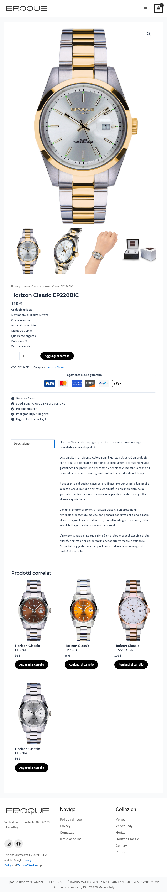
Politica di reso (71, 820)
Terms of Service (27, 865)
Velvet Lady (124, 826)
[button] (149, 34)
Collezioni (127, 809)
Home (14, 286)
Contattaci (67, 833)
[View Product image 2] (65, 251)
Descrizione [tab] (22, 443)
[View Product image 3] (102, 251)
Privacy (65, 826)
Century (121, 846)
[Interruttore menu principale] (145, 8)
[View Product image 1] (28, 251)
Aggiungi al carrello (57, 356)
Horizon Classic (30, 286)
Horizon (121, 833)
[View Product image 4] (139, 251)
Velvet (120, 820)
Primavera (123, 852)
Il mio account (70, 839)
